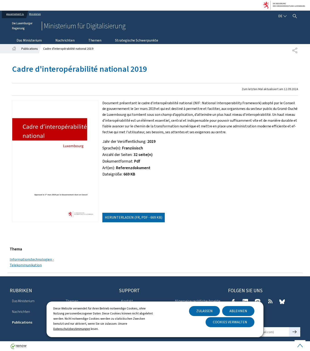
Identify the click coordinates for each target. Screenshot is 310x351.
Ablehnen (238, 311)
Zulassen (204, 311)
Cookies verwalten (230, 322)
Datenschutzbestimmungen (71, 329)
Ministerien (35, 14)
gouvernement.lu (15, 14)
